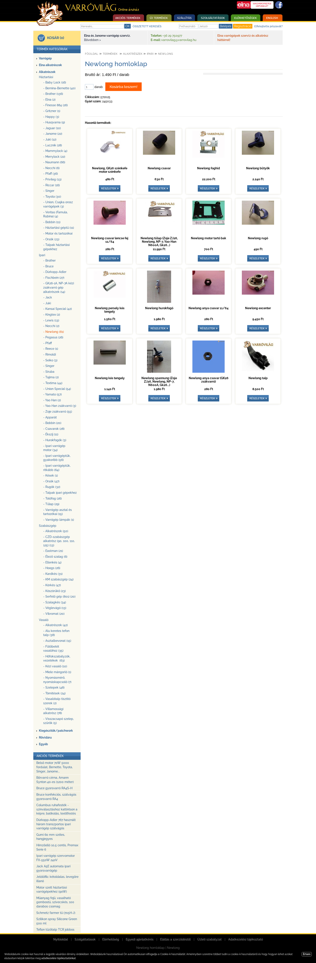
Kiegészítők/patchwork (56, 730)
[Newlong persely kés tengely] (110, 296)
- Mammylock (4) (55, 151)
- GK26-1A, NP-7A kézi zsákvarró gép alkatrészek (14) (58, 287)
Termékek (110, 53)
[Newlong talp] (258, 371)
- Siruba (48, 371)
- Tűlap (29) (51, 504)
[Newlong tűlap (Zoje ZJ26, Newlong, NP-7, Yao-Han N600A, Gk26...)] (159, 221)
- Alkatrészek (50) (55, 531)
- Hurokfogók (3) (54, 440)
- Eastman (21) (53, 551)
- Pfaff (47, 343)
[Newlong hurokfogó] (159, 301)
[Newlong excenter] (258, 293)
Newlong (165, 53)
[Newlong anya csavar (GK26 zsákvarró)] (208, 371)
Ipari (42, 255)
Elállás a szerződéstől (175, 939)
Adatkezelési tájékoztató (245, 939)
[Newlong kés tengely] (110, 363)
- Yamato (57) (52, 394)
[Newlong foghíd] (208, 156)
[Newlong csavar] (159, 153)
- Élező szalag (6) (55, 556)
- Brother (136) (53, 93)
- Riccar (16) (51, 185)
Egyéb (43, 744)
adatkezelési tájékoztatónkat (58, 958)
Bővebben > (92, 40)
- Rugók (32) (51, 487)
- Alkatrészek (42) (55, 625)
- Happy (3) (51, 116)
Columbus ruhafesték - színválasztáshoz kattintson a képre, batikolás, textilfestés (56, 809)
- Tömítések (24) (54, 693)
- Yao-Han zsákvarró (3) (59, 405)
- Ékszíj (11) (50, 434)
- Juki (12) (49, 139)
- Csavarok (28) (53, 428)
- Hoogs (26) (51, 568)
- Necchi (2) (51, 326)
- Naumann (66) (54, 162)
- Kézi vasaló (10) (55, 666)
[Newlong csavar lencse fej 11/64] (110, 223)
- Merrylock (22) (54, 156)
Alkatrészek (47, 72)
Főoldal (91, 53)
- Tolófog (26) (52, 498)
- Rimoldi (49, 354)
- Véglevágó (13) (54, 608)
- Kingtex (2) (51, 314)
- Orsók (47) (51, 481)
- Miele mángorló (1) (57, 672)
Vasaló (43, 620)
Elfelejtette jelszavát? (268, 26)
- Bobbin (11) (51, 222)
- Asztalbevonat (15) (57, 640)
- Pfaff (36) (50, 173)
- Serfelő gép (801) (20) (59, 596)
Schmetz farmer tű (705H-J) (55, 913)
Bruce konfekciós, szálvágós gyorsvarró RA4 (56, 797)
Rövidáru (45, 737)
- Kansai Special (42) (57, 308)
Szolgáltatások (85, 939)
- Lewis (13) (51, 320)
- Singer (48, 190)
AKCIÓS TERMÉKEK (50, 756)
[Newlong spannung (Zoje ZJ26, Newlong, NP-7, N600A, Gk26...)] (159, 371)
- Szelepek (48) (53, 687)
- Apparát (50, 417)
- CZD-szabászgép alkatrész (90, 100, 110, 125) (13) (59, 541)
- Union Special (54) (57, 389)
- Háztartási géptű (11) (58, 227)
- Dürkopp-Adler (54, 272)
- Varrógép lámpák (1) (58, 519)
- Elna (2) (49, 99)
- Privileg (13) (52, 179)
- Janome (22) (52, 133)
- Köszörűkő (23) (54, 591)
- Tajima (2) (51, 377)
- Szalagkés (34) (54, 602)
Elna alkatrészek (50, 65)
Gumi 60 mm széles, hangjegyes (50, 837)
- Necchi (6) (51, 168)
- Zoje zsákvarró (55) (57, 411)
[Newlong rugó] (258, 223)
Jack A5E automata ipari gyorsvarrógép (53, 868)
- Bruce (48, 266)
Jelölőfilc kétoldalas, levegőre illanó (57, 879)
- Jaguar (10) (52, 128)
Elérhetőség (110, 939)
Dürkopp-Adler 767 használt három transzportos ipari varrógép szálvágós (56, 824)
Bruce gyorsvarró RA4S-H (54, 788)
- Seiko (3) (50, 360)
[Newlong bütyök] (258, 153)
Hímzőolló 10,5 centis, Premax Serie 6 (57, 847)
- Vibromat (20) (53, 613)
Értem (306, 954)
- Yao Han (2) (52, 400)
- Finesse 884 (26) (55, 105)
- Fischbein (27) (53, 277)
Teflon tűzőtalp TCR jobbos (55, 929)
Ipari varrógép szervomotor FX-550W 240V (55, 858)
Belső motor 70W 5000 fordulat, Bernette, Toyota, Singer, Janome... (54, 767)
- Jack (47, 297)
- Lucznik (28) (52, 145)
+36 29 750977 (172, 35)
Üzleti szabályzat (209, 939)
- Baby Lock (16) (54, 82)
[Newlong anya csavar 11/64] (208, 293)
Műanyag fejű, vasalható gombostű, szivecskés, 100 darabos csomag (55, 902)
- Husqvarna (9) (54, 122)
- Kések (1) (50, 475)
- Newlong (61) (53, 331)
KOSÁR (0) (55, 38)
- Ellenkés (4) (52, 562)
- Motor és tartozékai (57, 233)
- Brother (49, 260)
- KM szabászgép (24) (58, 579)
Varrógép (45, 58)
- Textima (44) (52, 383)
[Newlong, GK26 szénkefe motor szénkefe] (110, 162)
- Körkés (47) (52, 585)
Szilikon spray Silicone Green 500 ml (56, 921)
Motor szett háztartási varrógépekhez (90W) (51, 889)
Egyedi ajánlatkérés (139, 939)
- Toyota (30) (52, 196)
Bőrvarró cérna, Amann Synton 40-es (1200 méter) (55, 780)
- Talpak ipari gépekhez (60, 492)
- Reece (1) (50, 348)
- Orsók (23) (51, 239)
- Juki (47, 303)
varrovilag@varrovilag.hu (178, 40)
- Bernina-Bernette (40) (59, 88)
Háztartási (46, 77)
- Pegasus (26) (53, 337)
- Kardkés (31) (53, 573)
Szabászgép (47, 525)
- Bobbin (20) (52, 423)
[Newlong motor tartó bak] (208, 223)
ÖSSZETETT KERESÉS (147, 26)
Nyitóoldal (60, 939)
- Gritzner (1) (51, 111)
